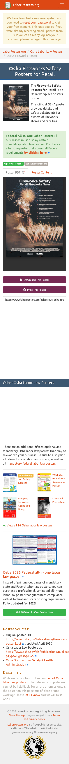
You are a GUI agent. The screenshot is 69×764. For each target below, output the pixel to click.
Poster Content (41, 172)
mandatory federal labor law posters (31, 463)
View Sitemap (17, 715)
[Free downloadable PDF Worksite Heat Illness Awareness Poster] (44, 482)
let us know (32, 695)
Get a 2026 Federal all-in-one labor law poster (32, 574)
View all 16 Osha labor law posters (30, 525)
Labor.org (26, 5)
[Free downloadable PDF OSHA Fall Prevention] (44, 507)
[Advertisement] (34, 340)
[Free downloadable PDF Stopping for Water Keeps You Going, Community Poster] (10, 507)
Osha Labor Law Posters (46, 51)
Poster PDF (13, 172)
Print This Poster (36, 289)
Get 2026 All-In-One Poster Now (34, 612)
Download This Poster (35, 279)
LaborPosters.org (14, 51)
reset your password (37, 22)
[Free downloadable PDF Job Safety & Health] (10, 482)
